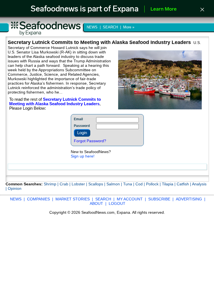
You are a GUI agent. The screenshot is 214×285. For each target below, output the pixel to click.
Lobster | (80, 184)
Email (78, 119)
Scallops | (97, 184)
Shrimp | (52, 184)
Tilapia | (169, 184)
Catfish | (184, 184)
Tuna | (129, 184)
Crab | (66, 184)
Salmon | (114, 184)
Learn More (163, 9)
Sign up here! (82, 156)
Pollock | (154, 184)
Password (82, 126)
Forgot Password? (90, 141)
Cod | (140, 184)
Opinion (14, 188)
